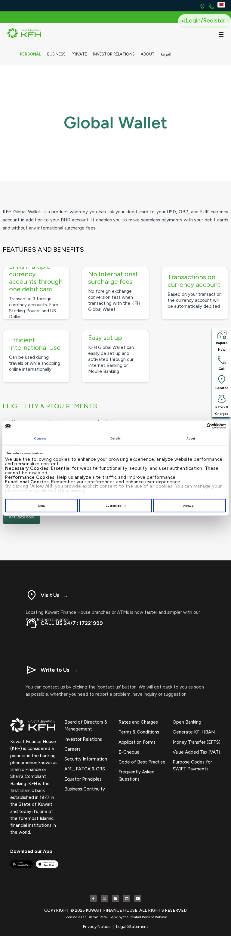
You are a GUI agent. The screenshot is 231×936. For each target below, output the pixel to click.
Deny (41, 505)
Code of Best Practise (142, 762)
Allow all (189, 505)
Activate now (21, 517)
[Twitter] (104, 898)
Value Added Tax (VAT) (196, 752)
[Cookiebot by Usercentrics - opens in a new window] (199, 426)
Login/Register (205, 20)
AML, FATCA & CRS (84, 769)
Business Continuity (84, 789)
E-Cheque (129, 752)
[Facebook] (93, 898)
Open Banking (187, 722)
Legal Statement (132, 926)
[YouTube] (137, 898)
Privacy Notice (96, 926)
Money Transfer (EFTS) (196, 742)
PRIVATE (79, 54)
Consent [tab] (40, 438)
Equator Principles (83, 779)
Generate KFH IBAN (194, 732)
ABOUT (148, 54)
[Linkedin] (126, 898)
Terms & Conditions (139, 732)
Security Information (85, 759)
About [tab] (191, 438)
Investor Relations (83, 739)
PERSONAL (30, 54)
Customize (113, 505)
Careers (72, 749)
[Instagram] (115, 898)
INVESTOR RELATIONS (114, 54)
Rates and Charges (138, 722)
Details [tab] (115, 438)
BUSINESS (56, 54)
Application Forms (137, 742)
